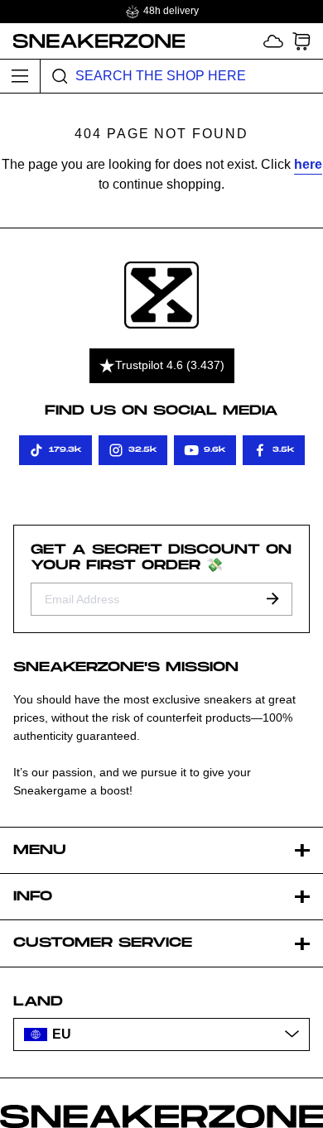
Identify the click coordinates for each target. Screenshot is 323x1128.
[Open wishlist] (273, 41)
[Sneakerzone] (161, 295)
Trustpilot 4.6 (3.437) (169, 365)
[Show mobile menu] (20, 76)
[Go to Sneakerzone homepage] (93, 40)
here (308, 164)
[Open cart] (301, 41)
